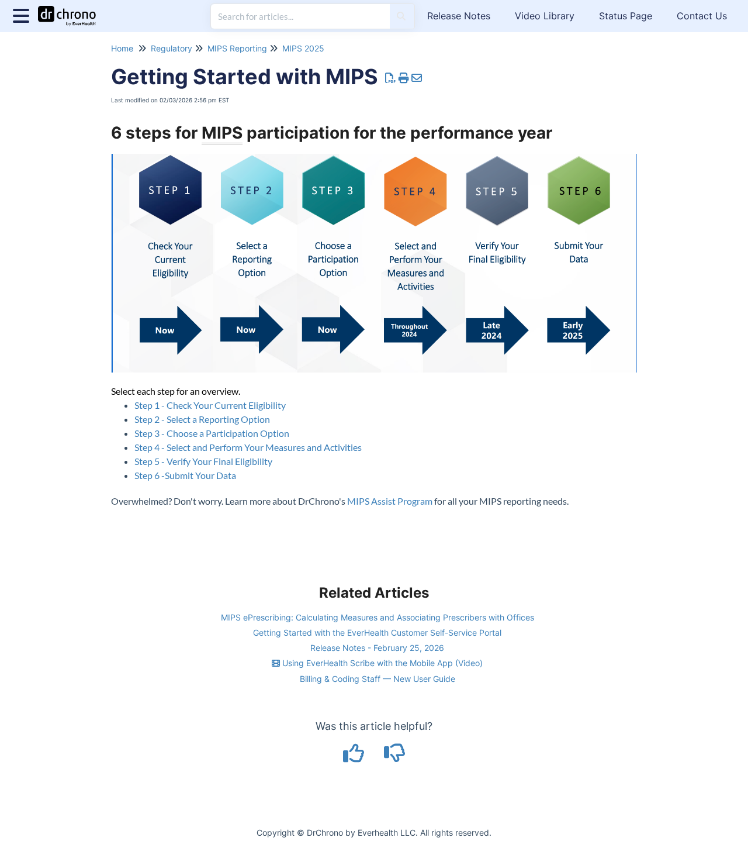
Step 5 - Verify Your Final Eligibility (203, 461)
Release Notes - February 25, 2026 (377, 648)
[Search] (401, 16)
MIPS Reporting (237, 48)
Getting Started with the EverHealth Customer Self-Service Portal (377, 632)
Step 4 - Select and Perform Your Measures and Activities (248, 447)
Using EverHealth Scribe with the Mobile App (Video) (381, 663)
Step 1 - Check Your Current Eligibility (210, 405)
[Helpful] (355, 757)
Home (122, 48)
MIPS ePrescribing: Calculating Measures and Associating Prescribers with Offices (377, 617)
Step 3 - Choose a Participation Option (211, 433)
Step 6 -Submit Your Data (185, 475)
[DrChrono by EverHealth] (71, 10)
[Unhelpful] (395, 757)
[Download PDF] (390, 78)
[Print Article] (404, 78)
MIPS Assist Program (389, 500)
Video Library (544, 16)
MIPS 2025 (303, 48)
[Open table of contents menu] (23, 14)
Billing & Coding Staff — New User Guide (377, 679)
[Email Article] (417, 78)
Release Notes (458, 16)
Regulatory (171, 48)
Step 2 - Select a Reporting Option (202, 419)
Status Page (625, 16)
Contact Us (702, 16)
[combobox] (300, 16)
